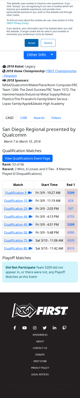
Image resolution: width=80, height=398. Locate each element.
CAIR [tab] (23, 118)
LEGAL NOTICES (40, 374)
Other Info (38, 54)
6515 (70, 248)
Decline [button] (48, 42)
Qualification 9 (16, 193)
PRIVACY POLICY (40, 367)
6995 (70, 232)
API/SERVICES (40, 334)
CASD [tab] (10, 118)
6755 (70, 216)
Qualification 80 (16, 248)
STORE (40, 361)
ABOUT (40, 341)
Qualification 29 (16, 208)
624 (70, 201)
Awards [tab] (39, 118)
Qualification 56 (16, 232)
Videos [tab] (56, 118)
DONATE (40, 354)
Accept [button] (31, 42)
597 (70, 208)
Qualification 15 (16, 201)
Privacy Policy (17, 23)
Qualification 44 (16, 216)
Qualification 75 (16, 240)
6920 (70, 240)
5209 (70, 193)
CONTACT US (40, 348)
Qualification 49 (16, 224)
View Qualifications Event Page (27, 158)
